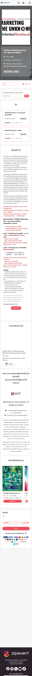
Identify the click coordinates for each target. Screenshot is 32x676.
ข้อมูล (4, 84)
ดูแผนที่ (10, 364)
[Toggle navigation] (30, 3)
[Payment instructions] (26, 533)
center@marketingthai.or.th (17, 411)
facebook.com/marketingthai (17, 415)
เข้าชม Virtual (16, 308)
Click (16, 304)
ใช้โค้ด (26, 96)
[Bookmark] (26, 84)
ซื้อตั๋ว (16, 529)
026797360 (17, 413)
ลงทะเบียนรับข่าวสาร (16, 674)
